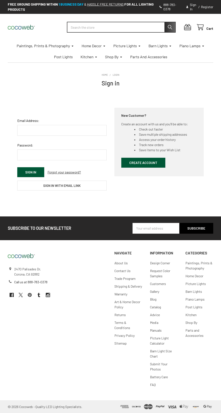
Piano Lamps (189, 45)
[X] (21, 295)
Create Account (143, 163)
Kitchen (87, 56)
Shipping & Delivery (128, 286)
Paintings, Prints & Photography (43, 45)
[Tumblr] (39, 295)
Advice (155, 315)
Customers (158, 284)
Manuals (156, 330)
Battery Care (159, 377)
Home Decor (92, 45)
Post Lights (63, 56)
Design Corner (160, 263)
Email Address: (28, 120)
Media (154, 322)
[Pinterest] (30, 295)
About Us (121, 263)
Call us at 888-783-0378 (30, 282)
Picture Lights (125, 45)
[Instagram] (48, 295)
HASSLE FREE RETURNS (105, 4)
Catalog (155, 307)
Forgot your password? (64, 172)
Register (207, 7)
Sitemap (120, 343)
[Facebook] (12, 295)
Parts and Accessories (148, 56)
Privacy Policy (124, 335)
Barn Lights (158, 45)
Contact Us (122, 271)
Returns (120, 315)
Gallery (154, 291)
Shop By (111, 56)
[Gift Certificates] (188, 27)
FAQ (153, 385)
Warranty (120, 294)
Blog (153, 299)
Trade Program (125, 278)
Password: (25, 145)
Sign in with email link (62, 185)
